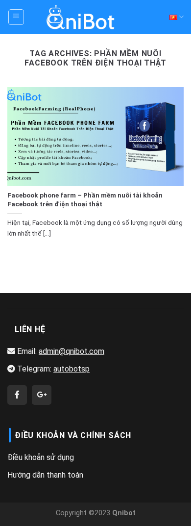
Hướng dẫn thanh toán (45, 475)
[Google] (42, 395)
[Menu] (16, 17)
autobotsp (71, 368)
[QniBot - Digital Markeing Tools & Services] (81, 17)
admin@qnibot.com (71, 351)
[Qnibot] (17, 395)
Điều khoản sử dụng (40, 457)
